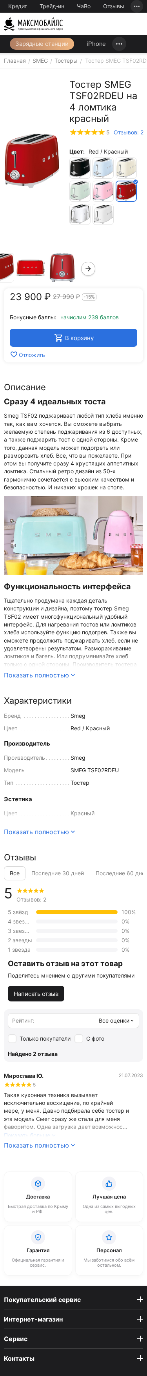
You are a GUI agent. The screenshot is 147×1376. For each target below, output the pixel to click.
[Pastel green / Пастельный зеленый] (80, 191)
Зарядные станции (42, 43)
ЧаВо (84, 6)
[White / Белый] (103, 214)
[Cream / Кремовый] (126, 168)
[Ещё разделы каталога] (119, 44)
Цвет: (77, 151)
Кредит (17, 6)
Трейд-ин (52, 6)
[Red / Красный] (126, 191)
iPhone (96, 43)
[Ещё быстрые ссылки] (137, 6)
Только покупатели (45, 1038)
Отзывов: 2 (128, 132)
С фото (95, 1038)
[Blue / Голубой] (103, 168)
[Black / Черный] (80, 168)
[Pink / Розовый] (103, 191)
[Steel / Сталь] (80, 214)
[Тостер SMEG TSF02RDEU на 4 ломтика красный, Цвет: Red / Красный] (31, 161)
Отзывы (113, 6)
